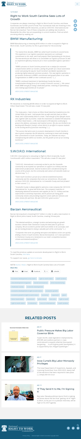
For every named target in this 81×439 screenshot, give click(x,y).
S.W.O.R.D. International (47, 303)
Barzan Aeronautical (40, 283)
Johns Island (42, 299)
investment (30, 299)
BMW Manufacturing (57, 283)
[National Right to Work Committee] (14, 3)
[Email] (75, 29)
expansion (55, 295)
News (24, 265)
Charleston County (17, 287)
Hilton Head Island (17, 299)
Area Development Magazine (21, 283)
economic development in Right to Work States (27, 291)
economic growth (52, 291)
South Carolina (61, 279)
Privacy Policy (26, 436)
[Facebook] (75, 21)
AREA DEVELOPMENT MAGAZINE (26, 91)
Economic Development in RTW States (24, 279)
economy (45, 295)
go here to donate (34, 258)
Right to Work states (18, 303)
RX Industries (32, 303)
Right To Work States (46, 279)
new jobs (53, 299)
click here (26, 254)
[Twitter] (75, 25)
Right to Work (63, 299)
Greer (64, 295)
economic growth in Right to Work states (25, 295)
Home (18, 265)
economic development (35, 287)
